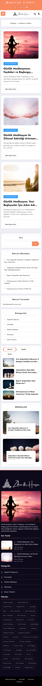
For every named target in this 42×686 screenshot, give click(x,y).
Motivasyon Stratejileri (25, 641)
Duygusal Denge (7, 620)
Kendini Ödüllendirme (9, 628)
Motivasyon (10, 335)
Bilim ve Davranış (21, 615)
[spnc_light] (39, 14)
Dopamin (33, 615)
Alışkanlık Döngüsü (8, 602)
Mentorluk (6, 637)
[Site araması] (35, 14)
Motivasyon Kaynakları (9, 641)
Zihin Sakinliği (20, 663)
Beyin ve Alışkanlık (8, 615)
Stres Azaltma (6, 654)
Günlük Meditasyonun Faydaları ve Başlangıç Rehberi (17, 70)
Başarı (4, 611)
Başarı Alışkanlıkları (16, 611)
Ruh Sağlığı (19, 650)
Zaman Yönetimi (11, 340)
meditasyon (34, 628)
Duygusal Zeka (20, 620)
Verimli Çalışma (16, 659)
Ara (21, 237)
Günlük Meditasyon (10, 63)
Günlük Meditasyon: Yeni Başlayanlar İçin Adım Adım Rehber (20, 203)
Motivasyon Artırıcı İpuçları (30, 637)
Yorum (10, 354)
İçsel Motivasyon (29, 667)
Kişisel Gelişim (22, 628)
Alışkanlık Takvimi (7, 607)
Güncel (9, 349)
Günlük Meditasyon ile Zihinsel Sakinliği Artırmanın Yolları (21, 137)
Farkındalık (10, 324)
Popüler (23, 349)
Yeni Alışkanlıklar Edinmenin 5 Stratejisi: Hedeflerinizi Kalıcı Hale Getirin (21, 261)
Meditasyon (20, 682)
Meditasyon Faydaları (8, 633)
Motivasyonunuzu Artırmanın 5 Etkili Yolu (19, 289)
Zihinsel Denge (32, 663)
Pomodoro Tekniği (18, 646)
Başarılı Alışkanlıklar (30, 611)
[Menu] (3, 14)
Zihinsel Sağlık (7, 667)
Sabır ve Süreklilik (31, 650)
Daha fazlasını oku (10, 89)
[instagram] (24, 7)
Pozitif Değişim (31, 646)
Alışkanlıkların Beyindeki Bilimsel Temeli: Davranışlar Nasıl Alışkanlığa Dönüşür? (21, 269)
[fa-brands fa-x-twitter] (18, 7)
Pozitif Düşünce (7, 650)
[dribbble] (21, 7)
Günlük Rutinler (22, 624)
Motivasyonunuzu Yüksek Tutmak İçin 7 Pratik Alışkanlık (18, 282)
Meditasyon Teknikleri (24, 633)
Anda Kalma (32, 607)
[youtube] (27, 7)
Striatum (28, 654)
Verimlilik (5, 659)
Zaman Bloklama (29, 659)
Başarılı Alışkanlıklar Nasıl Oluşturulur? (18, 275)
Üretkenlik (17, 667)
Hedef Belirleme (34, 624)
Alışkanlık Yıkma (21, 607)
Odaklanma (6, 646)
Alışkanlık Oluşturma (13, 320)
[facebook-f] (15, 7)
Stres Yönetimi (18, 654)
